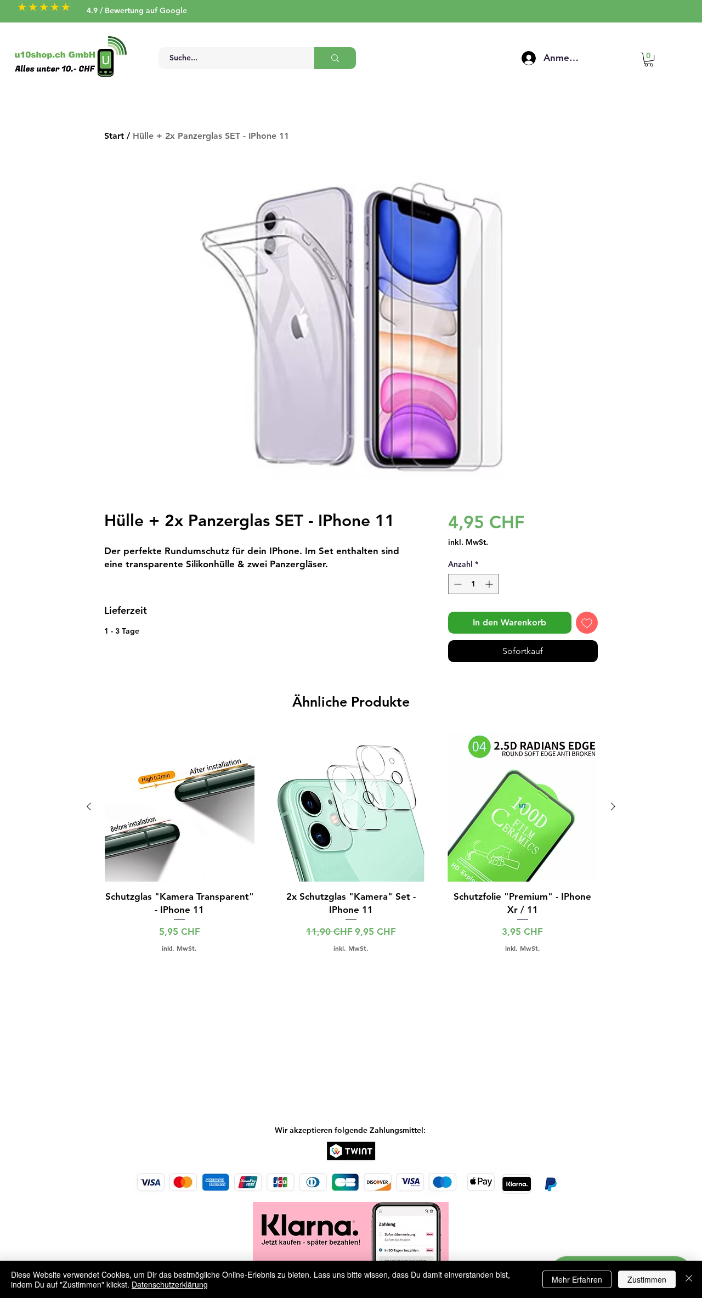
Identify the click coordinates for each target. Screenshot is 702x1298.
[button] (649, 59)
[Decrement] (456, 584)
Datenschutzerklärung (170, 1284)
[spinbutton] (473, 584)
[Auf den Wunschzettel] (587, 623)
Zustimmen (646, 1279)
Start (114, 136)
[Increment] (490, 584)
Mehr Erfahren (577, 1279)
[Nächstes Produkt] (613, 806)
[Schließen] (688, 1279)
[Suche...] (335, 58)
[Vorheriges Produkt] (88, 806)
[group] (351, 842)
